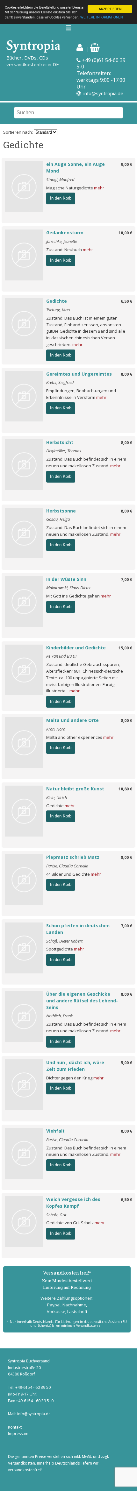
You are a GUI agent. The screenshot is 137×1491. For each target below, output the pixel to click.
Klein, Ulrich (56, 797)
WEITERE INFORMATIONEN (101, 17)
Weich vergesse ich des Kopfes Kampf (73, 1202)
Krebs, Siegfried (60, 382)
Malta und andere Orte (72, 720)
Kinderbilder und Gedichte (76, 648)
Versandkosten (21, 1463)
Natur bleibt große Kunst (75, 789)
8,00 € (126, 374)
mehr (99, 188)
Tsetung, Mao (58, 310)
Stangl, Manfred (60, 179)
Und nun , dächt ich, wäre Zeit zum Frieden (75, 1065)
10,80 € (125, 789)
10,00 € (125, 233)
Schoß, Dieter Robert (64, 941)
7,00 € (126, 579)
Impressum (18, 1433)
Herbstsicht (59, 442)
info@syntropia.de (103, 93)
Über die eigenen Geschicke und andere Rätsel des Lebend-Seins (82, 1000)
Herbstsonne (61, 511)
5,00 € (126, 1062)
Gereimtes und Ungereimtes (79, 374)
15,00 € (125, 648)
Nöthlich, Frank (59, 1016)
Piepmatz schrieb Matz (72, 857)
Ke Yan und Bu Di (61, 656)
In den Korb (60, 198)
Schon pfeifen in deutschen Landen (78, 928)
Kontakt (15, 1427)
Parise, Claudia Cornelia (67, 866)
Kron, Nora (55, 729)
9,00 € (126, 164)
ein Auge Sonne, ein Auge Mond (75, 167)
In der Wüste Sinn (66, 579)
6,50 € (126, 301)
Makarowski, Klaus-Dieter (68, 587)
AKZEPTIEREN (110, 8)
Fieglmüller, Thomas (63, 451)
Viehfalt (55, 1131)
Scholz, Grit (56, 1215)
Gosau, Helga (58, 519)
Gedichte (56, 301)
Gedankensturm (64, 233)
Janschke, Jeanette (61, 241)
